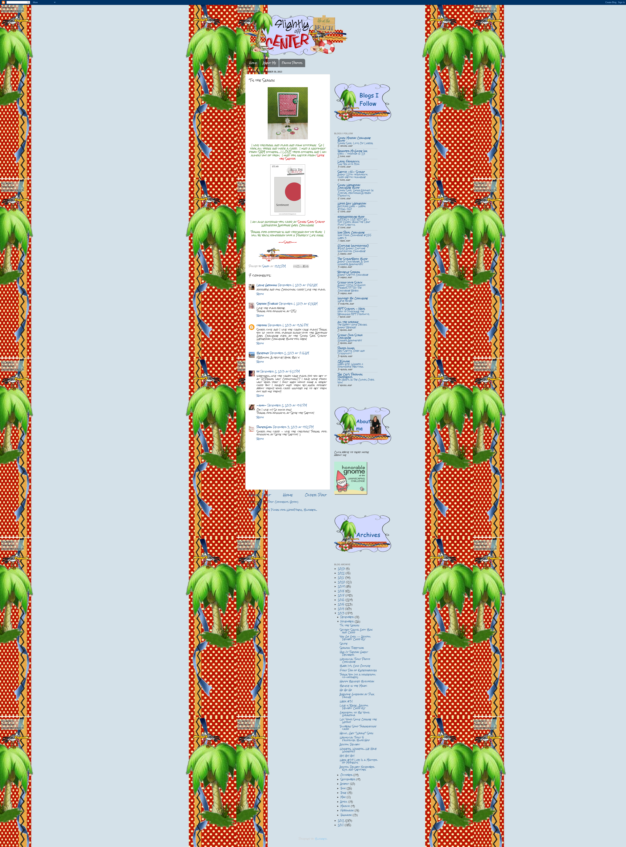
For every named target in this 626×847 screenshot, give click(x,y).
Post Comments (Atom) (283, 501)
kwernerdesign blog (351, 216)
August (345, 783)
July (343, 788)
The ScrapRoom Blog (352, 258)
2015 (341, 604)
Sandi (266, 266)
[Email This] (295, 266)
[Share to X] (301, 266)
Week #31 (346, 701)
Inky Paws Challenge (351, 232)
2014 (341, 608)
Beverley (263, 353)
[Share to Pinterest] (307, 266)
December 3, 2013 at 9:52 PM (293, 427)
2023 (342, 568)
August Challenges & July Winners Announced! (353, 263)
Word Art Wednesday (352, 203)
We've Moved (345, 301)
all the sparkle (348, 321)
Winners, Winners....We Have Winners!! (358, 750)
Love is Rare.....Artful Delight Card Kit (354, 707)
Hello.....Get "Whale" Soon (356, 733)
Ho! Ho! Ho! (347, 755)
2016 (341, 599)
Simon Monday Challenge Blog (354, 139)
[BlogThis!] (298, 266)
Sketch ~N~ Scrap (351, 171)
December (347, 617)
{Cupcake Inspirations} (353, 245)
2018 (341, 590)
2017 (341, 595)
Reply (260, 293)
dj (258, 371)
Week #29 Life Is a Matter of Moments (358, 761)
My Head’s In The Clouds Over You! (356, 381)
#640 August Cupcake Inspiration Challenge (351, 250)
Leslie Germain (267, 285)
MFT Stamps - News (351, 308)
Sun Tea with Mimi (349, 164)
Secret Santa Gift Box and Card (356, 631)
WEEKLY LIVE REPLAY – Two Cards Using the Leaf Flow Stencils (354, 222)
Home (253, 63)
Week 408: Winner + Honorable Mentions (351, 365)
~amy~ (262, 405)
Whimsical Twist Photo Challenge (355, 660)
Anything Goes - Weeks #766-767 (352, 207)
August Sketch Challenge (353, 274)
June (343, 792)
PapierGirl (264, 427)
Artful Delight (350, 744)
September (348, 779)
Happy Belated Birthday (357, 681)
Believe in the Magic (353, 685)
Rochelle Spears (349, 272)
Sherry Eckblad (267, 303)
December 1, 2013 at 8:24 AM (298, 303)
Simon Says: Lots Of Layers (355, 143)
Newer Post (260, 495)
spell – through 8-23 (351, 153)
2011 (341, 824)
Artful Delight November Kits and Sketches (357, 768)
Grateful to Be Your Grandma (355, 714)
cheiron (262, 325)
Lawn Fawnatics (349, 161)
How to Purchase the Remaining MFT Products (353, 313)
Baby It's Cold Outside (355, 665)
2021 (341, 577)
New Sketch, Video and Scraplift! (351, 352)
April (344, 801)
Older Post (316, 495)
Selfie (344, 643)
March (345, 806)
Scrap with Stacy (350, 282)
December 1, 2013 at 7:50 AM (297, 285)
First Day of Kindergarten (358, 670)
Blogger (321, 838)
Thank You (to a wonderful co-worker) (358, 676)
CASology (344, 361)
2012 (341, 820)
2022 (342, 573)
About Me (269, 63)
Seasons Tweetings (352, 647)
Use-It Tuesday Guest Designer (354, 653)
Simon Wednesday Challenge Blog (349, 186)
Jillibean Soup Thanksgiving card (358, 727)
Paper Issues (346, 348)
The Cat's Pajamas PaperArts (350, 376)
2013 (341, 613)
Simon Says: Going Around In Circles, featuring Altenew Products (356, 193)
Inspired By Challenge (353, 298)
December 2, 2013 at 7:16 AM (289, 353)
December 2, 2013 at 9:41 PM (287, 405)
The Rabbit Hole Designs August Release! (352, 326)
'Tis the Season (349, 625)
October (346, 774)
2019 (342, 586)
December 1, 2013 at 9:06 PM (288, 325)
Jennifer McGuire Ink (352, 150)
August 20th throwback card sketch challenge (352, 176)
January (346, 815)
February (347, 810)
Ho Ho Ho (346, 690)
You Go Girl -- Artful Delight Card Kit (355, 638)
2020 (342, 581)
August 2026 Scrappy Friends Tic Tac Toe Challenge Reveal (351, 288)
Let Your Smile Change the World (358, 720)
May (343, 797)
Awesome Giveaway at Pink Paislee (357, 695)
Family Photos (292, 63)
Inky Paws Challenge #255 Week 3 (354, 236)
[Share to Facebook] (304, 266)
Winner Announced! (350, 340)
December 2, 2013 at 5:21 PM (280, 371)
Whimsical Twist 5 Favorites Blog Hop (355, 739)
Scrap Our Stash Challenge (350, 336)
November (347, 621)
